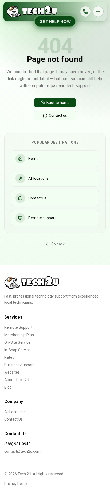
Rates (9, 357)
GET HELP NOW (55, 21)
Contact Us (13, 419)
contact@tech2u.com (22, 451)
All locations (38, 178)
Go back (58, 244)
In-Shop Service (17, 350)
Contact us (58, 115)
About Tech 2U (16, 380)
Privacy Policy (15, 484)
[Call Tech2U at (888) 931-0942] (85, 11)
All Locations (15, 412)
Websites (12, 372)
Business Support (19, 365)
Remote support (42, 218)
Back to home (58, 102)
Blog (8, 387)
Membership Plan (19, 335)
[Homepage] (32, 11)
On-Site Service (17, 342)
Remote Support (18, 327)
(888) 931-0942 (17, 444)
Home (33, 158)
